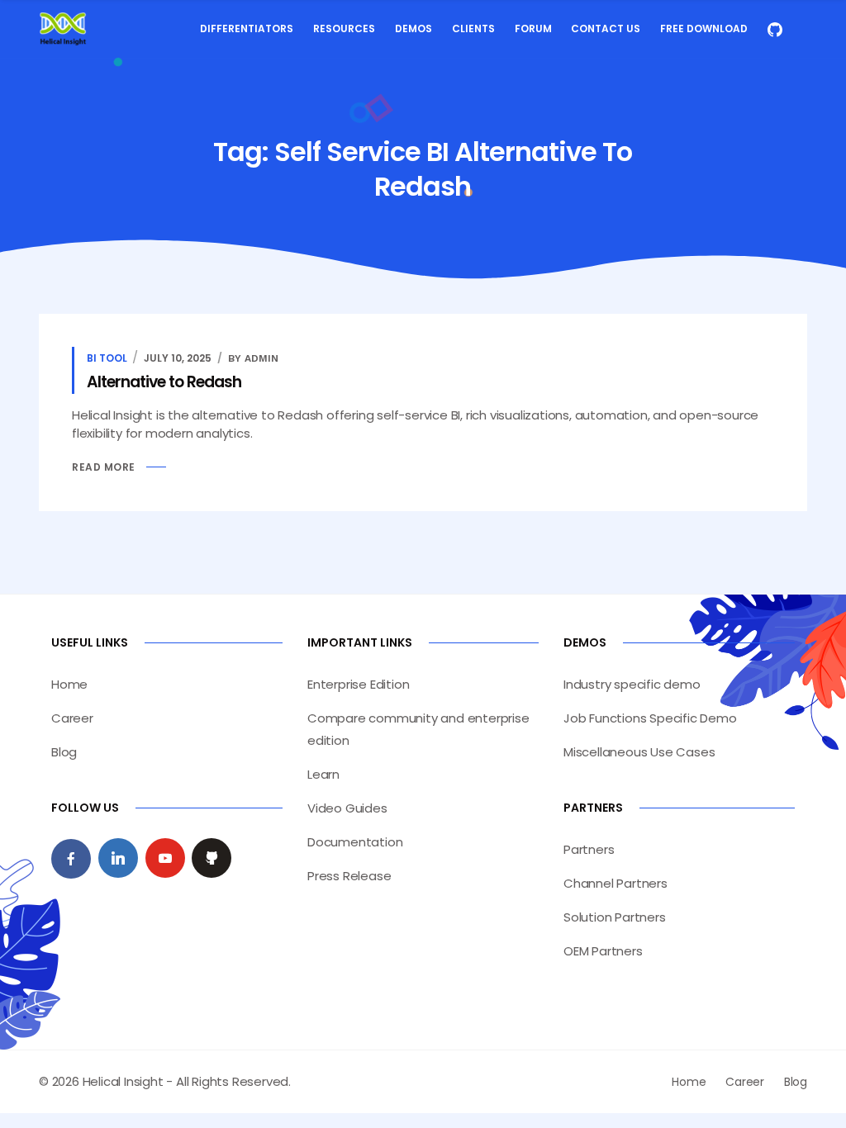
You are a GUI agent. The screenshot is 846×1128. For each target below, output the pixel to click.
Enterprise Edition (358, 684)
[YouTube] (165, 858)
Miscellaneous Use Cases (639, 752)
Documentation (354, 842)
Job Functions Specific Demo (650, 718)
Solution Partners (614, 917)
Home (69, 684)
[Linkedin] (118, 858)
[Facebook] (71, 859)
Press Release (349, 875)
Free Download (704, 28)
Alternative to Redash (164, 382)
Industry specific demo (632, 684)
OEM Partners (603, 951)
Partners (588, 849)
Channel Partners (615, 883)
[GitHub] (211, 858)
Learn (323, 774)
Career (72, 718)
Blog (64, 752)
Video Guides (347, 808)
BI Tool (107, 358)
